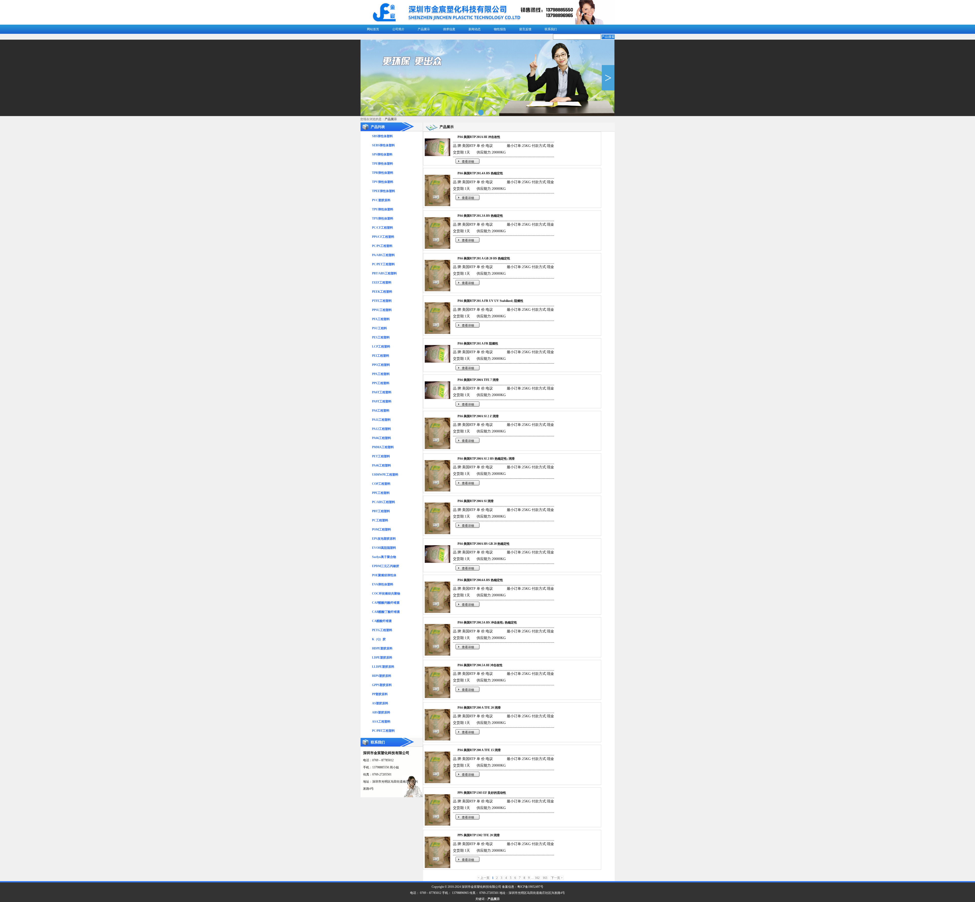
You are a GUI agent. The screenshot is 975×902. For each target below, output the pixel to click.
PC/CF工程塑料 (382, 227)
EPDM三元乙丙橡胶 (385, 566)
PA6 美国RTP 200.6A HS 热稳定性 (480, 580)
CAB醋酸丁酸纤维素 (386, 612)
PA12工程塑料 (381, 429)
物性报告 (500, 29)
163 (545, 878)
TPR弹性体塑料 (382, 173)
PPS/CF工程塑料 (383, 237)
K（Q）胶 (379, 639)
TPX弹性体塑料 (382, 218)
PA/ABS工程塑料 (383, 255)
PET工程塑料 (381, 456)
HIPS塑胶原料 (381, 676)
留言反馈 (525, 29)
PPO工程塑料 (381, 365)
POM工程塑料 (381, 529)
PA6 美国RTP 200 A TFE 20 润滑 (479, 707)
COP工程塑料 (381, 484)
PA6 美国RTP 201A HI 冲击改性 (479, 137)
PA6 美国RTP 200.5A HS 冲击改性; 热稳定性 (487, 622)
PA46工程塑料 (381, 465)
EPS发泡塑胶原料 (384, 538)
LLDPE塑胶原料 (383, 666)
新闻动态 (474, 29)
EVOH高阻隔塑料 (384, 548)
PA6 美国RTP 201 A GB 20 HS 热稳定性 (484, 258)
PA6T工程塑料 (382, 392)
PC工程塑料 (380, 520)
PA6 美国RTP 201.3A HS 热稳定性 (480, 215)
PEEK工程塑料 (382, 291)
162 (537, 878)
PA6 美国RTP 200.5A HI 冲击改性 (480, 665)
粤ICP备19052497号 (530, 887)
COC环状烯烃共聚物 (386, 593)
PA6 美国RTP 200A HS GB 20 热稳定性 (484, 544)
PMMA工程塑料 (383, 447)
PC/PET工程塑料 (383, 264)
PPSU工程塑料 (382, 310)
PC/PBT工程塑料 (383, 731)
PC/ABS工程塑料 (383, 502)
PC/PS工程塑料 (382, 246)
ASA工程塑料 (381, 721)
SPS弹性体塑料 (382, 154)
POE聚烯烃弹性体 (384, 575)
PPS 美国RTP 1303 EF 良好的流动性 (482, 793)
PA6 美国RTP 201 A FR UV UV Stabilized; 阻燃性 (490, 301)
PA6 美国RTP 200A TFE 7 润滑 (478, 380)
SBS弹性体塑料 (382, 136)
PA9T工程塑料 (382, 401)
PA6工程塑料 (380, 410)
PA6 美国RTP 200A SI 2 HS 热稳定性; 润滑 (486, 458)
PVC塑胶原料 (381, 200)
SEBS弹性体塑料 (383, 145)
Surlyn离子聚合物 (384, 557)
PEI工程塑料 (380, 355)
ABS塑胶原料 (381, 712)
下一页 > (557, 878)
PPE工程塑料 (381, 493)
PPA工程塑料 (381, 374)
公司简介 (398, 29)
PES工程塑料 (381, 337)
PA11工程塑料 (381, 420)
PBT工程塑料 (381, 511)
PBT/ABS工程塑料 (384, 273)
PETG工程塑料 (382, 630)
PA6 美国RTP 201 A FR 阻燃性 (478, 343)
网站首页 (373, 29)
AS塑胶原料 (380, 703)
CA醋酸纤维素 (382, 621)
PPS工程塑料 (380, 383)
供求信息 (449, 29)
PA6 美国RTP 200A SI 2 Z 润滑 (478, 416)
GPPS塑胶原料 (382, 685)
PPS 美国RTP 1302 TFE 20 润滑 (479, 835)
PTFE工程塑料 (382, 301)
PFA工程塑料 (381, 319)
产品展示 (424, 29)
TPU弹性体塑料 (382, 209)
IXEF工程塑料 (382, 282)
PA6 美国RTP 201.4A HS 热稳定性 (480, 173)
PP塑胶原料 (380, 694)
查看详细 (468, 161)
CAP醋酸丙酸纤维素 (386, 602)
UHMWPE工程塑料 (385, 474)
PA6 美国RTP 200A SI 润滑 (476, 501)
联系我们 (551, 29)
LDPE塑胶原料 (382, 657)
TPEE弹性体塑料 (383, 191)
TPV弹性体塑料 (382, 182)
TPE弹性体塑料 (382, 163)
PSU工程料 (379, 328)
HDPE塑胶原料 (382, 648)
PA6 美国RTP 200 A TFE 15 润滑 (479, 750)
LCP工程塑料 (381, 346)
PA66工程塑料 (381, 438)
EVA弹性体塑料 (382, 584)
